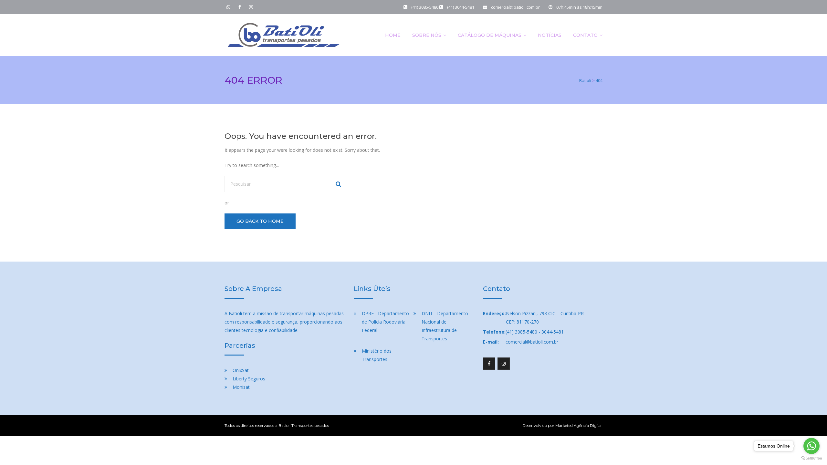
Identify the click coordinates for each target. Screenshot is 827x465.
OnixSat (241, 370)
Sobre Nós (426, 35)
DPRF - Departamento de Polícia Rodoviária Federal (385, 321)
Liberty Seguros (249, 379)
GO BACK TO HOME (260, 221)
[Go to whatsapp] (811, 446)
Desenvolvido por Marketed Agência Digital (562, 425)
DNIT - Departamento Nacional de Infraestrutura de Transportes (445, 326)
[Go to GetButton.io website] (811, 458)
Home (393, 35)
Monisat (241, 387)
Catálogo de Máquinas (489, 35)
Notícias (549, 35)
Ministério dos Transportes (377, 355)
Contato (585, 35)
